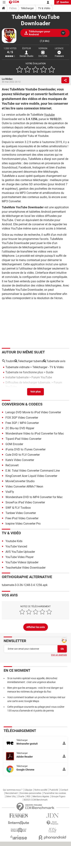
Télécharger (27, 8)
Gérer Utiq (11, 796)
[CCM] (14, 2)
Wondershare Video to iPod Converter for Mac (34, 433)
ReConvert (12, 465)
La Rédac (7, 78)
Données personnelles (30, 793)
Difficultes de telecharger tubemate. (28, 382)
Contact (64, 790)
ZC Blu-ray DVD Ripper (19, 428)
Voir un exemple (59, 655)
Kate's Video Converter (19, 460)
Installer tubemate (17, 377)
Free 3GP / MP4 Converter (22, 423)
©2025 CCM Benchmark (36, 799)
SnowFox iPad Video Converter (25, 502)
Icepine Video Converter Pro (23, 523)
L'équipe (28, 790)
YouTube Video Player (19, 557)
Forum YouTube (41, 377)
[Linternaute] (19, 823)
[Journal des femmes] (19, 815)
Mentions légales (41, 796)
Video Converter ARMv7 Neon (24, 486)
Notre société (40, 790)
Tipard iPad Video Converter (23, 439)
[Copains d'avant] (19, 830)
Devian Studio (26, 56)
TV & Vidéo (44, 8)
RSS (28, 796)
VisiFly (9, 492)
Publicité (54, 790)
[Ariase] (19, 837)
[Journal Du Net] (52, 815)
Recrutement (11, 793)
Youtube (49, 114)
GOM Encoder (14, 444)
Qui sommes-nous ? (12, 790)
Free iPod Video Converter (21, 518)
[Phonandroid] (52, 837)
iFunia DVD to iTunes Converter (25, 449)
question (64, 2)
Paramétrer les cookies (55, 793)
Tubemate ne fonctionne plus (24, 372)
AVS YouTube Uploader (20, 551)
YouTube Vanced (16, 546)
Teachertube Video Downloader (25, 567)
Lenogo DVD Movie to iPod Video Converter (33, 412)
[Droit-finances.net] (52, 823)
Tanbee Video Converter (20, 513)
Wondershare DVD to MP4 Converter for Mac (34, 497)
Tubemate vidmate (17, 367)
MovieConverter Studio (20, 481)
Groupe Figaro (58, 796)
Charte (21, 796)
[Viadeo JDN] (52, 830)
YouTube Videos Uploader (21, 562)
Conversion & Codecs (22, 404)
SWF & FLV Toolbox (18, 507)
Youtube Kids (13, 541)
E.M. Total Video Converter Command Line (32, 470)
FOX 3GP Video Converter (21, 417)
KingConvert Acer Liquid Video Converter (31, 476)
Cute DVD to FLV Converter (22, 454)
